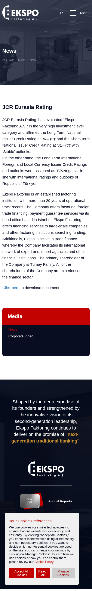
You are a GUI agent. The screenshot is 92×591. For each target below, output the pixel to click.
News (33, 60)
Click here (10, 288)
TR (60, 13)
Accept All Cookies (21, 573)
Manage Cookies (63, 573)
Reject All (42, 573)
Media (22, 60)
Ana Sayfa (8, 60)
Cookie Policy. (44, 562)
